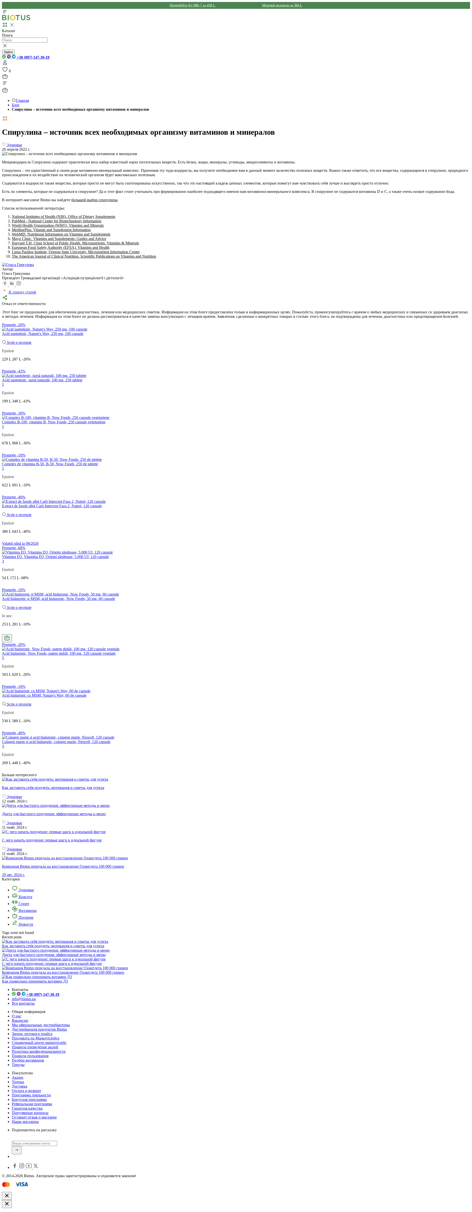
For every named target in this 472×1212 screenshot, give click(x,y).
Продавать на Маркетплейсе (35, 1038)
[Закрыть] (7, 1196)
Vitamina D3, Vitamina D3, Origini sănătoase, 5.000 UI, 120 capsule (55, 557)
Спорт (23, 904)
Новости (25, 924)
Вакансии (20, 1020)
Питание (25, 917)
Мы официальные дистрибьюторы (41, 1025)
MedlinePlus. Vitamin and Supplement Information (51, 230)
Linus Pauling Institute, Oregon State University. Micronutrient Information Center (76, 252)
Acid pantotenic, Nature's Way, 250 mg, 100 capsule (42, 334)
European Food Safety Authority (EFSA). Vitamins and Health (60, 247)
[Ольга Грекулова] (18, 265)
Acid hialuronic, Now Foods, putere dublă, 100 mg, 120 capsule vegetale (59, 653)
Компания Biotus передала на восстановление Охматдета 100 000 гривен (63, 972)
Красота (25, 897)
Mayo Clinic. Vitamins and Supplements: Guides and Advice (59, 239)
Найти (8, 52)
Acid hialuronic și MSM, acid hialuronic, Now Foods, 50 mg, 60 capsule (58, 599)
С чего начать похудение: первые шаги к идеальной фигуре (52, 963)
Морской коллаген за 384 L (282, 5)
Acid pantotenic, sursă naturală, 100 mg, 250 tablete (42, 380)
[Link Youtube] (29, 1167)
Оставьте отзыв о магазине (34, 1117)
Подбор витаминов (28, 1060)
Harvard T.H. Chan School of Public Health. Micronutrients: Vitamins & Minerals (75, 243)
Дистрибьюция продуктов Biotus (39, 1029)
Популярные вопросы (30, 1113)
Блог (16, 105)
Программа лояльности (31, 1095)
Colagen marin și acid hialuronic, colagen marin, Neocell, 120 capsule (56, 742)
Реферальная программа (32, 1104)
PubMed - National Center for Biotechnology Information (56, 221)
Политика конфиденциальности (39, 1051)
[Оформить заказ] (5, 78)
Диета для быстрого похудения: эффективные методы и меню (54, 955)
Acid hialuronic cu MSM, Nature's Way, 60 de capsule (44, 695)
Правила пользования (30, 1056)
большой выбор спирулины (94, 200)
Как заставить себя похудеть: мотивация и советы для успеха (53, 946)
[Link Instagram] (22, 1167)
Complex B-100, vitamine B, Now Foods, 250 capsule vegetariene (53, 422)
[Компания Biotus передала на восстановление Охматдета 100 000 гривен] (65, 968)
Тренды (18, 1065)
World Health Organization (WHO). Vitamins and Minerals (58, 225)
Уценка (18, 1082)
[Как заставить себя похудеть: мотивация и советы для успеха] (236, 779)
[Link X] (36, 1167)
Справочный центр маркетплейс (39, 1042)
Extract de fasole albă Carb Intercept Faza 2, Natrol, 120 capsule (52, 506)
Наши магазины (25, 1121)
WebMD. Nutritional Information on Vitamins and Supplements (61, 234)
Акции (17, 1077)
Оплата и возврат (26, 1091)
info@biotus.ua (24, 999)
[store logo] (16, 19)
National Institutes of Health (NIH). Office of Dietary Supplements (63, 216)
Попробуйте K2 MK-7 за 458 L (193, 5)
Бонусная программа (29, 1099)
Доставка (19, 1086)
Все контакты (23, 1003)
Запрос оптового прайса (32, 1034)
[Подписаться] (17, 1150)
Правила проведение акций (35, 1047)
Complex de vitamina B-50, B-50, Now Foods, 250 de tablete (50, 464)
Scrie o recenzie (18, 342)
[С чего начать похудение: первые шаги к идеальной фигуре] (236, 832)
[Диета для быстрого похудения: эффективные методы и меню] (236, 805)
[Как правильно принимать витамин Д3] (37, 977)
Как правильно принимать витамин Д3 (35, 981)
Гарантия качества (27, 1108)
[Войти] (5, 64)
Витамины (27, 910)
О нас (16, 1016)
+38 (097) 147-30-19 (32, 57)
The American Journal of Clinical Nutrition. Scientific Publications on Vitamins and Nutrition (84, 256)
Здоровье (26, 890)
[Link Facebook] (15, 1167)
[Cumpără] (7, 638)
